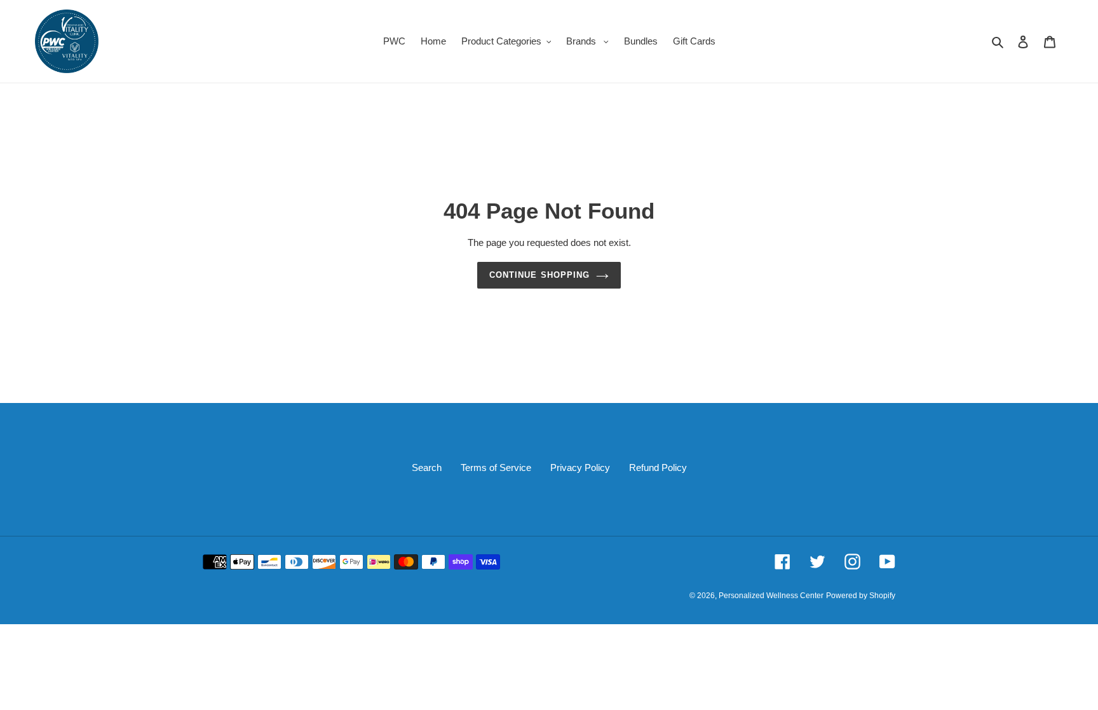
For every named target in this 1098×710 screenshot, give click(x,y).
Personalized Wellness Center (771, 595)
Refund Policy (658, 467)
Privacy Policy (580, 467)
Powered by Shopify (860, 595)
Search (427, 467)
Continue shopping (539, 275)
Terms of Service (496, 467)
